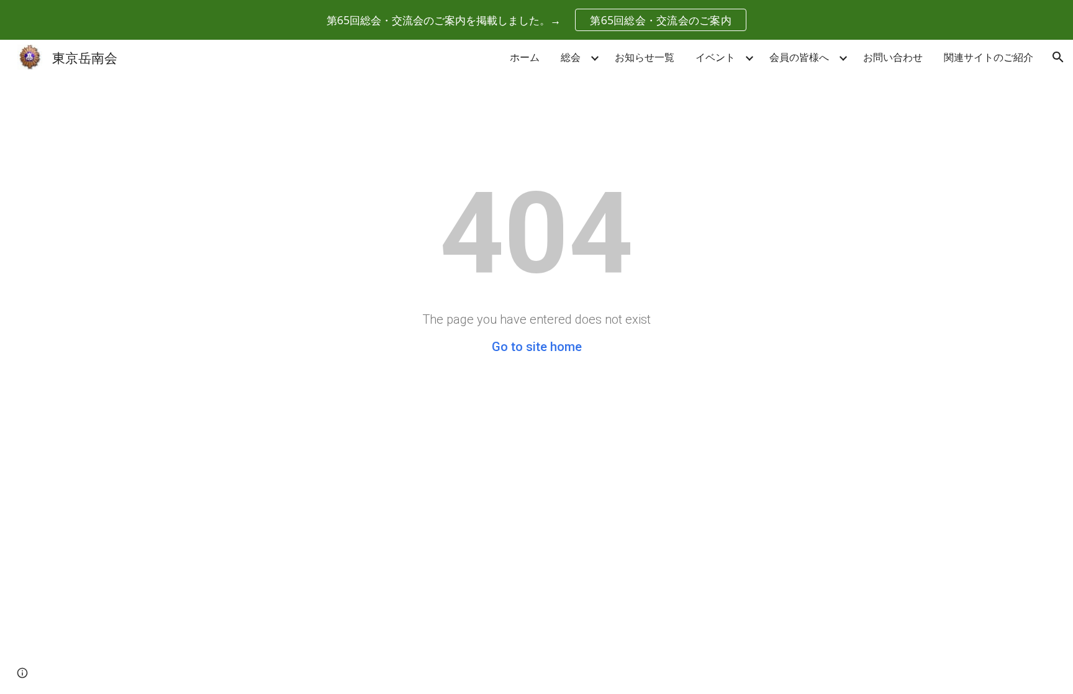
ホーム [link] (525, 57)
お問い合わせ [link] (893, 57)
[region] (536, 20)
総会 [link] (571, 57)
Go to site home (537, 346)
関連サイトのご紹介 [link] (988, 57)
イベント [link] (715, 57)
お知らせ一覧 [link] (644, 57)
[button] (1058, 57)
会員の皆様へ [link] (799, 57)
